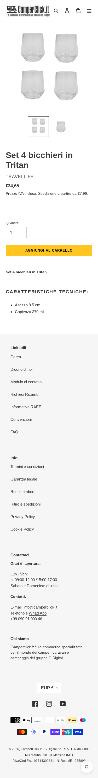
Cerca (15, 357)
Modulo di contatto (26, 382)
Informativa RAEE (25, 407)
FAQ (14, 432)
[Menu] (89, 10)
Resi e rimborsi (23, 491)
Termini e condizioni (27, 466)
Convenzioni (21, 419)
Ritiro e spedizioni (25, 504)
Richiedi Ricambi (24, 394)
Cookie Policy (22, 529)
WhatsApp (38, 613)
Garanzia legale (23, 479)
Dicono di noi (21, 369)
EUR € (47, 688)
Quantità (12, 223)
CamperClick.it (31, 749)
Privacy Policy (22, 516)
